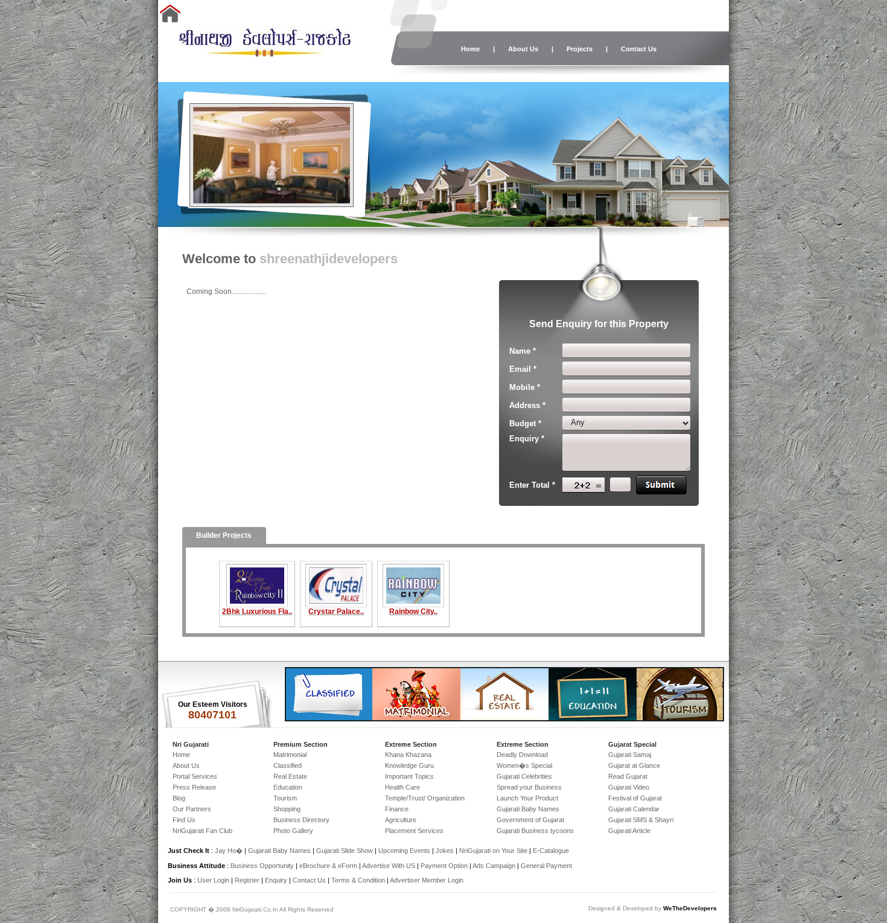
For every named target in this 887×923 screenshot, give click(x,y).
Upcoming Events (404, 850)
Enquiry (277, 880)
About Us (523, 49)
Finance (397, 809)
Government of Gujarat (530, 819)
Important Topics (409, 776)
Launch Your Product (527, 798)
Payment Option (444, 865)
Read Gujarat (627, 776)
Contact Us (639, 49)
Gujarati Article (629, 830)
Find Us (184, 819)
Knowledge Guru (409, 765)
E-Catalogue (551, 850)
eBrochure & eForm (328, 865)
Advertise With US (388, 865)
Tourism (285, 798)
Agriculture (400, 819)
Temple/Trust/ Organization (425, 798)
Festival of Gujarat (635, 798)
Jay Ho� (229, 850)
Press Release (194, 787)
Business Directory (301, 819)
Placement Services (414, 830)
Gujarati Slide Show (345, 850)
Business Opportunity (262, 865)
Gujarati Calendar (634, 809)
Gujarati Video (628, 787)
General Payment (546, 865)
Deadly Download (522, 754)
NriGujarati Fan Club (202, 830)
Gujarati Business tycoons (535, 830)
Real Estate (290, 776)
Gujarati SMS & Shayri (640, 819)
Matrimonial (290, 754)
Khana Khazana (408, 754)
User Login (213, 880)
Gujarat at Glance (634, 765)
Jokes (446, 850)
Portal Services (195, 776)
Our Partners (192, 809)
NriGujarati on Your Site (493, 850)
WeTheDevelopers (690, 908)
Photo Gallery (293, 830)
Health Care (402, 787)
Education (287, 787)
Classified (287, 765)
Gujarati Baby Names (528, 809)
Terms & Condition (358, 880)
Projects (580, 49)
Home (470, 49)
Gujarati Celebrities (524, 776)
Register (247, 880)
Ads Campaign (493, 865)
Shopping (286, 809)
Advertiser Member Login (426, 880)
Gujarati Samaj (629, 754)
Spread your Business (529, 787)
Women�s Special (524, 765)
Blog (179, 798)
